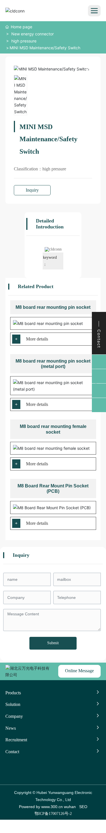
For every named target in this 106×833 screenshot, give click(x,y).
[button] (85, 69)
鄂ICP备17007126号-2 (53, 813)
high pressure (23, 40)
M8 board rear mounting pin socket (53, 307)
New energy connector (32, 33)
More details (37, 339)
